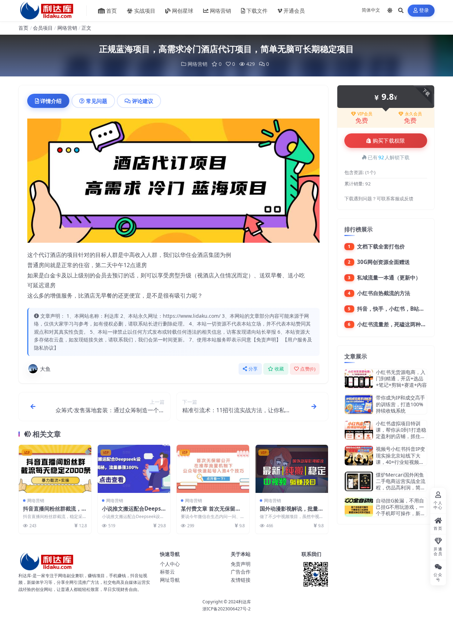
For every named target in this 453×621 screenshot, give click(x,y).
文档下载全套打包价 (381, 246)
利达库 (244, 602)
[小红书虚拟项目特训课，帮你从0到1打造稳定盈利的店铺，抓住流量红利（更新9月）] (359, 430)
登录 (424, 10)
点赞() (307, 369)
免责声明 (241, 563)
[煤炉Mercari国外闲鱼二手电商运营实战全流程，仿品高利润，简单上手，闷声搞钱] (359, 481)
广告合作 (241, 571)
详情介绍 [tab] (51, 100)
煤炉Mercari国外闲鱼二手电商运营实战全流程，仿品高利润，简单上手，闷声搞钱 (400, 484)
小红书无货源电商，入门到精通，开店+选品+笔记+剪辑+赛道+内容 (401, 378)
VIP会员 (364, 113)
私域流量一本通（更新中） (389, 277)
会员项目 (43, 27)
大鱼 (45, 368)
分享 (253, 369)
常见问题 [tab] (96, 100)
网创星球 (182, 10)
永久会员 (413, 113)
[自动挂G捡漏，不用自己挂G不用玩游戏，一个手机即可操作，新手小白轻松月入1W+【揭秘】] (359, 507)
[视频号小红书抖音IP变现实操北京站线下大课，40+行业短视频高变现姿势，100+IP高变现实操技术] (359, 455)
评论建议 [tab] (142, 100)
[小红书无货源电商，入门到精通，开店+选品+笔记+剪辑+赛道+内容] (359, 379)
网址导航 (170, 579)
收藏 (279, 369)
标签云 (167, 571)
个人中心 (170, 563)
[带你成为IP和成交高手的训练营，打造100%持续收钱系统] (359, 404)
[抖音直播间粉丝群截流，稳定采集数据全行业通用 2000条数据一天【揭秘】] (55, 469)
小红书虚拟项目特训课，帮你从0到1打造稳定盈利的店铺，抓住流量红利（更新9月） (401, 433)
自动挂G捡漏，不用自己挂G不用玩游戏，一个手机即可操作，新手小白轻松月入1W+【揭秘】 (401, 513)
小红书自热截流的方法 (383, 293)
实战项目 (144, 10)
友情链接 (241, 579)
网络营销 (220, 10)
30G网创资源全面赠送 (383, 261)
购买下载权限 (389, 141)
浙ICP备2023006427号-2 (226, 609)
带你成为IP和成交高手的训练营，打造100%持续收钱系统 (400, 404)
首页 (111, 10)
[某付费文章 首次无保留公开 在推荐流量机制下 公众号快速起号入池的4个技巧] (213, 469)
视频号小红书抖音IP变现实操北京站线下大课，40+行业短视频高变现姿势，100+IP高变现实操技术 (401, 461)
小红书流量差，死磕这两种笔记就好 (399, 324)
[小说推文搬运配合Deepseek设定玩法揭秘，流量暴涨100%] (134, 469)
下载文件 (257, 10)
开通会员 (294, 10)
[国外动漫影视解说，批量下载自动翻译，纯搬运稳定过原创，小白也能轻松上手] (292, 469)
